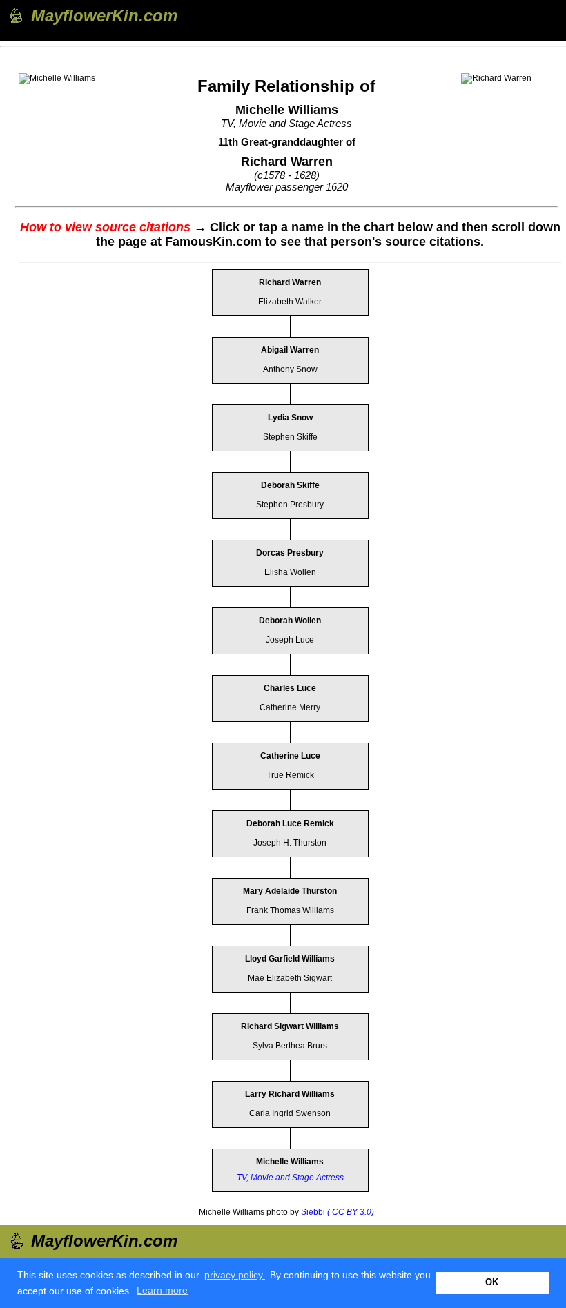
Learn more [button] (162, 1290)
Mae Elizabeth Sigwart (290, 978)
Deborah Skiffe (290, 485)
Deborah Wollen (290, 620)
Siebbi (313, 1212)
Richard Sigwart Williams (290, 1026)
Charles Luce (290, 688)
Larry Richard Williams (290, 1094)
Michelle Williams (290, 1162)
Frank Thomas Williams (290, 910)
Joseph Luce (290, 640)
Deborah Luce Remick (290, 823)
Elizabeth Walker (290, 301)
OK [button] (491, 1282)
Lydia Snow (290, 417)
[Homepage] (14, 15)
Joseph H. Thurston (289, 843)
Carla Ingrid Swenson (290, 1113)
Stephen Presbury (290, 504)
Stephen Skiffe (290, 437)
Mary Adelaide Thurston (290, 891)
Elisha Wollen (290, 572)
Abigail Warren (290, 350)
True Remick (290, 775)
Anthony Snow (290, 369)
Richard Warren (290, 282)
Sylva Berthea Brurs (290, 1046)
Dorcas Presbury (290, 553)
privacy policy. (234, 1274)
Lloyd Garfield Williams (290, 959)
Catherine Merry (290, 707)
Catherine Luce (290, 756)
